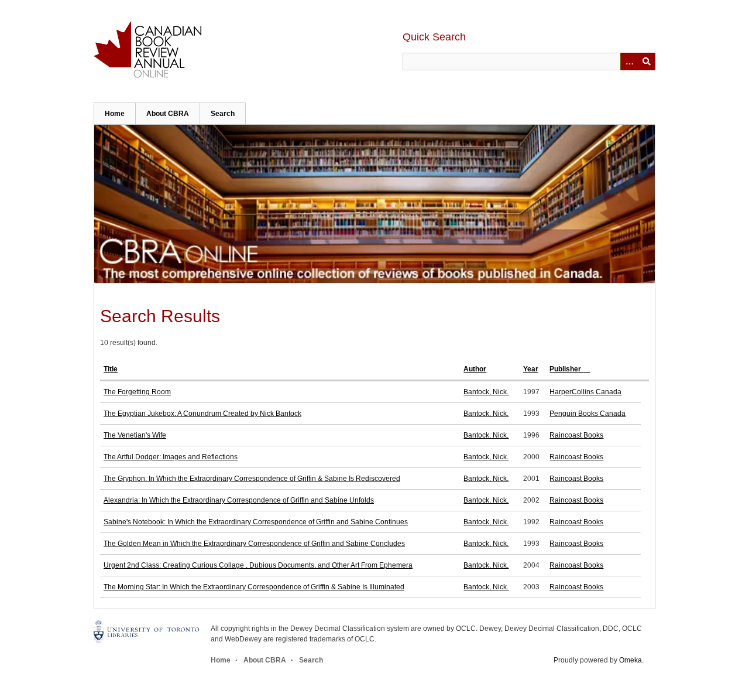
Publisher (566, 369)
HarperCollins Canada (585, 392)
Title (111, 369)
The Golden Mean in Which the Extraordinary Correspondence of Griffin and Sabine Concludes (254, 543)
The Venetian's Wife (135, 435)
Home (115, 114)
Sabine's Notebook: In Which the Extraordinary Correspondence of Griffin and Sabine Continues (256, 522)
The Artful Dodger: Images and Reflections (171, 457)
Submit (646, 61)
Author (474, 369)
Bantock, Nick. (486, 392)
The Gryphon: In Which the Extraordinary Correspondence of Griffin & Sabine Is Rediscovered (252, 478)
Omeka (630, 660)
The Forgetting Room (137, 392)
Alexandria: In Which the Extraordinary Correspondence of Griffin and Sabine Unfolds (239, 500)
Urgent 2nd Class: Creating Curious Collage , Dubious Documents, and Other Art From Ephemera (258, 565)
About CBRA (167, 114)
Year (530, 369)
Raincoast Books (576, 435)
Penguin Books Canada (587, 413)
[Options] (629, 61)
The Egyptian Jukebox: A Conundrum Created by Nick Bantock (202, 413)
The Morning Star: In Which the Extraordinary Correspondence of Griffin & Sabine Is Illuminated (254, 587)
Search (223, 114)
